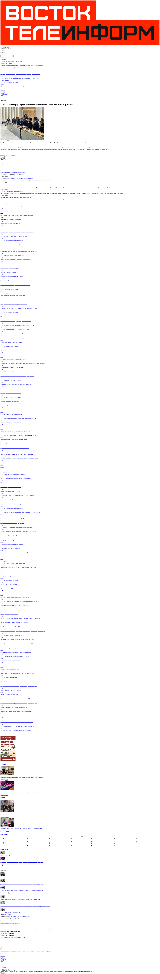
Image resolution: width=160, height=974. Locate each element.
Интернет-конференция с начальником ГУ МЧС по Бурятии (13, 912)
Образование (3, 959)
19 (49, 843)
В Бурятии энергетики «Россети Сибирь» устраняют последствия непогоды (16, 178)
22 (114, 843)
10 (3, 842)
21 (91, 843)
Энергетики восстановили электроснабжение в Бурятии (12, 172)
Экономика (2, 91)
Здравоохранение (4, 94)
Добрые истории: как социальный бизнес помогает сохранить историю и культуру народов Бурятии (21, 828)
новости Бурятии (12, 155)
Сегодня (2, 88)
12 (49, 842)
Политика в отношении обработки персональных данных (12, 920)
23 (136, 843)
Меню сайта (3, 57)
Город (1, 957)
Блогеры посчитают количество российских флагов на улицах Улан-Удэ (15, 197)
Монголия (6, 155)
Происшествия (3, 96)
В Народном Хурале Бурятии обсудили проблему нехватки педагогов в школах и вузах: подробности (22, 777)
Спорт (1, 95)
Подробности (3, 764)
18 (27, 843)
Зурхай (2, 966)
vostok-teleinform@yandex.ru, (14, 916)
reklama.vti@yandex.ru (24, 916)
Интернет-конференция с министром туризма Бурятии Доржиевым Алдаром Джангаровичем (20, 899)
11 (27, 842)
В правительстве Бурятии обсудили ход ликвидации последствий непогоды (16, 184)
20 (71, 843)
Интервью (2, 797)
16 (136, 842)
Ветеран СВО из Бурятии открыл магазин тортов (11, 813)
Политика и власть (4, 953)
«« (1, 836)
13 (71, 842)
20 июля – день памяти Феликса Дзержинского (10, 867)
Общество (2, 92)
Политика (2, 90)
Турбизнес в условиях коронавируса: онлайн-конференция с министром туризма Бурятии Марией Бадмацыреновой (25, 906)
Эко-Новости (3, 958)
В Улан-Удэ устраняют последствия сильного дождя (11, 191)
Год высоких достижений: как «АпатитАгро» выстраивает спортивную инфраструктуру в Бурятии (21, 791)
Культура (2, 93)
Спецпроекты (3, 97)
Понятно (2, 972)
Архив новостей (4, 834)
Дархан (2, 155)
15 (114, 842)
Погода (2, 965)
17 (3, 843)
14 (91, 842)
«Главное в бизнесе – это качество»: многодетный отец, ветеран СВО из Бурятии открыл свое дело (21, 890)
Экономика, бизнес (4, 954)
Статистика (8, 914)
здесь (72, 971)
